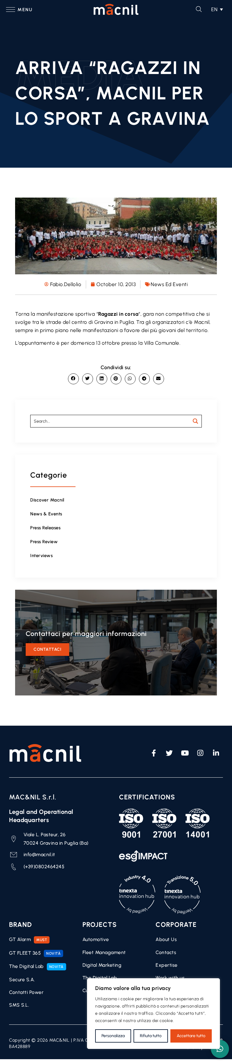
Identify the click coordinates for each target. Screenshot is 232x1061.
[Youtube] (185, 753)
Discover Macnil (47, 500)
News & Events (46, 514)
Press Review (44, 541)
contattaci (47, 649)
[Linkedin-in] (216, 753)
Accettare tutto (191, 1035)
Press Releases (45, 527)
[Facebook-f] (154, 753)
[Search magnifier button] (195, 421)
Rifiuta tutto (151, 1035)
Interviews (41, 555)
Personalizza (113, 1035)
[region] (153, 1013)
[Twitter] (169, 753)
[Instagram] (201, 753)
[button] (217, 9)
